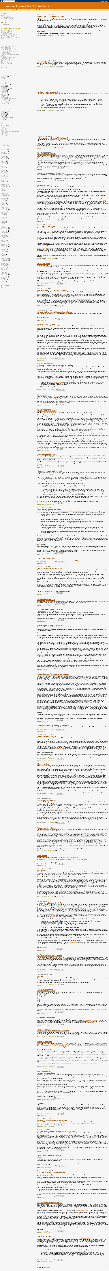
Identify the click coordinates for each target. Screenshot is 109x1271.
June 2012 (3, 213)
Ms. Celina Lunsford (90, 937)
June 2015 (3, 177)
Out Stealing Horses (5, 53)
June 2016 (3, 167)
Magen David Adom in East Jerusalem (51, 16)
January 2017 (4, 163)
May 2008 (3, 268)
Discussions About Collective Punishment (52, 290)
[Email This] (57, 35)
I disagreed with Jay (57, 265)
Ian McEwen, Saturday (6, 59)
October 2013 (4, 196)
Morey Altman (4, 137)
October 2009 (4, 246)
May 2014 (3, 190)
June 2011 (3, 221)
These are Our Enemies (46, 454)
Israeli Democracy (43, 259)
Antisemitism (42, 111)
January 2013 (4, 207)
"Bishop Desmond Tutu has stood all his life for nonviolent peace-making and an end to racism (59, 1159)
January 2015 (4, 182)
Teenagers (3, 55)
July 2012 (3, 212)
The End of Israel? (5, 38)
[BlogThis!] (59, 35)
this (64, 862)
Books (2, 78)
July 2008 (3, 265)
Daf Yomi (3, 82)
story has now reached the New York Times (63, 1123)
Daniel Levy (48, 1081)
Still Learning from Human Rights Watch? (52, 138)
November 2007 (4, 276)
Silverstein (3, 115)
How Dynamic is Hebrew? (46, 324)
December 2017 (4, 158)
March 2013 (3, 204)
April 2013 (3, 203)
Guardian (42, 68)
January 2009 (4, 258)
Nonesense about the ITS (46, 154)
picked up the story (73, 942)
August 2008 (4, 264)
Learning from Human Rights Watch (50, 173)
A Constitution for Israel (46, 226)
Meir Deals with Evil (5, 44)
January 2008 (4, 273)
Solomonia (3, 143)
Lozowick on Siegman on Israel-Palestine (10, 54)
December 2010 (4, 228)
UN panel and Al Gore (72, 957)
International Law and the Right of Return (52, 625)
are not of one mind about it (84, 299)
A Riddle (40, 1103)
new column (77, 859)
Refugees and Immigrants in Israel (50, 609)
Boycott (2, 79)
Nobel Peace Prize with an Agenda (49, 956)
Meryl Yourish (4, 135)
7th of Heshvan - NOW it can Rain (49, 568)
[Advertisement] (49, 50)
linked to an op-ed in (60, 139)
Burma (76, 560)
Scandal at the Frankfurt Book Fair (49, 903)
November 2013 (4, 195)
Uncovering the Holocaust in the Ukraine (52, 1120)
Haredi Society (4, 87)
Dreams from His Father (6, 47)
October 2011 (4, 218)
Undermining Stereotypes (46, 800)
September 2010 (4, 232)
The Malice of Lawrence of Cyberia (8, 48)
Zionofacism (42, 395)
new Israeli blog (42, 611)
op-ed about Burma (52, 737)
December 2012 (4, 208)
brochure (54, 916)
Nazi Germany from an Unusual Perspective (53, 1031)
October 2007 (4, 277)
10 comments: (51, 1150)
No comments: (52, 35)
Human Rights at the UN (46, 600)
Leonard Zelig (44, 947)
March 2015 (3, 181)
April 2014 (3, 191)
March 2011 (3, 225)
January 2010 (4, 242)
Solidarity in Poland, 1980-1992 (8, 35)
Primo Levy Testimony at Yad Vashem (51, 1172)
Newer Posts (40, 1264)
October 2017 (4, 160)
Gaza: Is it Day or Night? (46, 1073)
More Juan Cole (43, 764)
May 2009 (3, 253)
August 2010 (4, 233)
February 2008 (4, 272)
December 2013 (4, 194)
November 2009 (4, 245)
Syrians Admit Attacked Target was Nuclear (53, 725)
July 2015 (3, 176)
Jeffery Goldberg (4, 133)
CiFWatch (3, 126)
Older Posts (105, 1264)
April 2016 (3, 170)
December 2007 (4, 274)
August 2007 (4, 279)
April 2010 (3, 239)
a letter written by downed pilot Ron (69, 455)
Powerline (3, 139)
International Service (44, 157)
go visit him (79, 857)
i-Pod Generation (43, 264)
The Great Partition (5, 43)
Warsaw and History (5, 32)
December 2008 (4, 259)
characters (42, 824)
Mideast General (48, 111)
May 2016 (3, 168)
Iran (2, 93)
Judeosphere (4, 134)
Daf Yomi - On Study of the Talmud (8, 62)
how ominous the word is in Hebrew (98, 876)
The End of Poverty (5, 45)
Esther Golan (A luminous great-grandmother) (11, 131)
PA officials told (50, 709)
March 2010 (3, 240)
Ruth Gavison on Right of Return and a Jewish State (56, 1131)
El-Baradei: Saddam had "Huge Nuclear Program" (55, 365)
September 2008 (4, 263)
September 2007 (4, 278)
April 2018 (3, 156)
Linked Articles (4, 103)
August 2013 (4, 198)
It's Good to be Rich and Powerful (49, 1203)
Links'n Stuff (42, 856)
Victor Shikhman (4, 144)
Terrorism (42, 467)
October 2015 (4, 174)
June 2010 (3, 236)
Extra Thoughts (4, 132)
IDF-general (42, 504)
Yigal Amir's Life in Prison (46, 828)
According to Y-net (41, 726)
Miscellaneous (43, 563)
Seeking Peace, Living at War (7, 17)
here (94, 1034)
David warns (42, 62)
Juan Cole (47, 405)
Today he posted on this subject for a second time (55, 1044)
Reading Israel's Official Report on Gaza (9, 37)
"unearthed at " (48, 1175)
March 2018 (3, 157)
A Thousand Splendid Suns (7, 60)
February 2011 (4, 226)
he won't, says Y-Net (61, 830)
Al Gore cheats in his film (64, 965)
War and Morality (4, 61)
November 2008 (4, 260)
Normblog (3, 138)
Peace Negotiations (48, 68)
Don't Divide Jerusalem (6, 16)
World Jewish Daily (5, 145)
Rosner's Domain (5, 141)
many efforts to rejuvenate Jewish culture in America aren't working (73, 511)
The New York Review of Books (94, 93)
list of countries (102, 601)
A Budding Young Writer (46, 558)
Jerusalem (42, 221)
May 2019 (3, 152)
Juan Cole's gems (55, 396)
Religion (47, 450)
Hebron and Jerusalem (6, 30)
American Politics (5, 75)
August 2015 (4, 175)
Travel (2, 118)
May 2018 (3, 154)
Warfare (2, 119)
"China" (103, 748)
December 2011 (4, 217)
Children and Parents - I (46, 1017)
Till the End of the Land (6, 49)
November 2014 (4, 184)
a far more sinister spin (55, 483)
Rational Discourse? (44, 1025)
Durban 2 (3, 83)
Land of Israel (42, 594)
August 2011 (3, 219)
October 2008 (4, 261)
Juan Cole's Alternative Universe (49, 1155)
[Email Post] (56, 35)
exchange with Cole (73, 1021)
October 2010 (4, 231)
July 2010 (3, 235)
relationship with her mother (92, 1020)
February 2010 (4, 241)
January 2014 (4, 193)
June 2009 (3, 251)
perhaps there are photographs (45, 372)
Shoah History (4, 114)
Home (72, 1264)
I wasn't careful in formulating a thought (51, 412)
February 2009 (4, 256)
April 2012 (3, 216)
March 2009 (3, 255)
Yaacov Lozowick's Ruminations (27, 6)
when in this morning (75, 175)
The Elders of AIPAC (44, 1236)
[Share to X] (60, 35)
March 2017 (3, 162)
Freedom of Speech (44, 1042)
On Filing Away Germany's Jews (8, 57)
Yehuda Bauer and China (46, 736)
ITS (41, 169)
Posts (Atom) (47, 1267)
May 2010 (3, 237)
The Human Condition (50, 760)
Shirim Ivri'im (4, 113)
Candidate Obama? (5, 52)
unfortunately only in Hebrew (83, 1210)
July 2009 (3, 250)
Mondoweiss (4, 108)
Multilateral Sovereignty (6, 109)
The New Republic (85, 1238)
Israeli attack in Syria (69, 772)
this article (48, 1141)
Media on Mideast (48, 36)
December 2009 (4, 244)
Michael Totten (4, 136)
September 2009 (4, 247)
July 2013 (3, 199)
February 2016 (4, 172)
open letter (91, 676)
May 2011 (3, 222)
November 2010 (4, 230)
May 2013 (3, 202)
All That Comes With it (6, 125)
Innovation (3, 91)
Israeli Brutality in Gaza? (6, 42)
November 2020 (4, 151)
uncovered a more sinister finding (68, 398)
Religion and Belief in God (46, 411)
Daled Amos (3, 127)
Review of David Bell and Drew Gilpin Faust (10, 36)
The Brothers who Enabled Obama (8, 46)
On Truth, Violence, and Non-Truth (49, 471)
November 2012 (4, 209)
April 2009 (3, 254)
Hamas (40, 976)
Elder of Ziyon (4, 129)
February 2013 (4, 205)
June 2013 (3, 200)
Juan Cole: (39, 1157)
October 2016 (4, 165)
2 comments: (51, 147)
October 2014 (4, 185)
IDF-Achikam (4, 89)
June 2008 (3, 267)
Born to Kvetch (50, 859)
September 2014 (4, 186)
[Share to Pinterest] (63, 35)
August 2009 (4, 249)
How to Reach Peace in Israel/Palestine (9, 39)
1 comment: (51, 66)
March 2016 (3, 171)
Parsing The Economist (6, 50)
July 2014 (3, 189)
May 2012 (3, 214)
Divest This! (3, 128)
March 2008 (3, 270)
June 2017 (3, 161)
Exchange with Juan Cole (6, 58)
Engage (2, 130)
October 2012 (4, 211)
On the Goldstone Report (6, 33)
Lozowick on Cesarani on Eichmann (9, 34)
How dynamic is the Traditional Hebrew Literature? (55, 312)
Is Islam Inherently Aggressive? (48, 92)
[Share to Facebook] (62, 35)
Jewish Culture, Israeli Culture (7, 18)
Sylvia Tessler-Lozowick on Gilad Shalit (9, 40)
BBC (2, 77)
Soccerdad (3, 142)
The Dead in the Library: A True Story (9, 51)
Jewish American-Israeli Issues (45, 554)
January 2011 (4, 227)
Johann (62, 748)
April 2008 (3, 269)
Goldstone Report (5, 84)
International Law (43, 391)
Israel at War (42, 36)
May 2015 (3, 179)
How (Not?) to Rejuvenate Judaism (50, 509)
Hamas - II (41, 870)
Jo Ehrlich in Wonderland (6, 31)
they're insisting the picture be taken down (86, 943)
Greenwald (3, 85)
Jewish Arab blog (4, 99)
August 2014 (4, 188)
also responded (66, 143)
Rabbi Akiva (53, 313)
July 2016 (3, 166)
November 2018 (4, 153)
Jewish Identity (43, 285)
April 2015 (3, 180)
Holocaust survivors (5, 88)
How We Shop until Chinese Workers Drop (71, 749)
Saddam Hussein (59, 382)
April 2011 (3, 223)
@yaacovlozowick (5, 24)
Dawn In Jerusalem (44, 185)
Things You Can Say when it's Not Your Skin (53, 674)
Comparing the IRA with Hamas (48, 61)
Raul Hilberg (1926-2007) (6, 63)
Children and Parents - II (46, 991)
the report (84, 473)
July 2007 (3, 281)
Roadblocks (3, 56)
